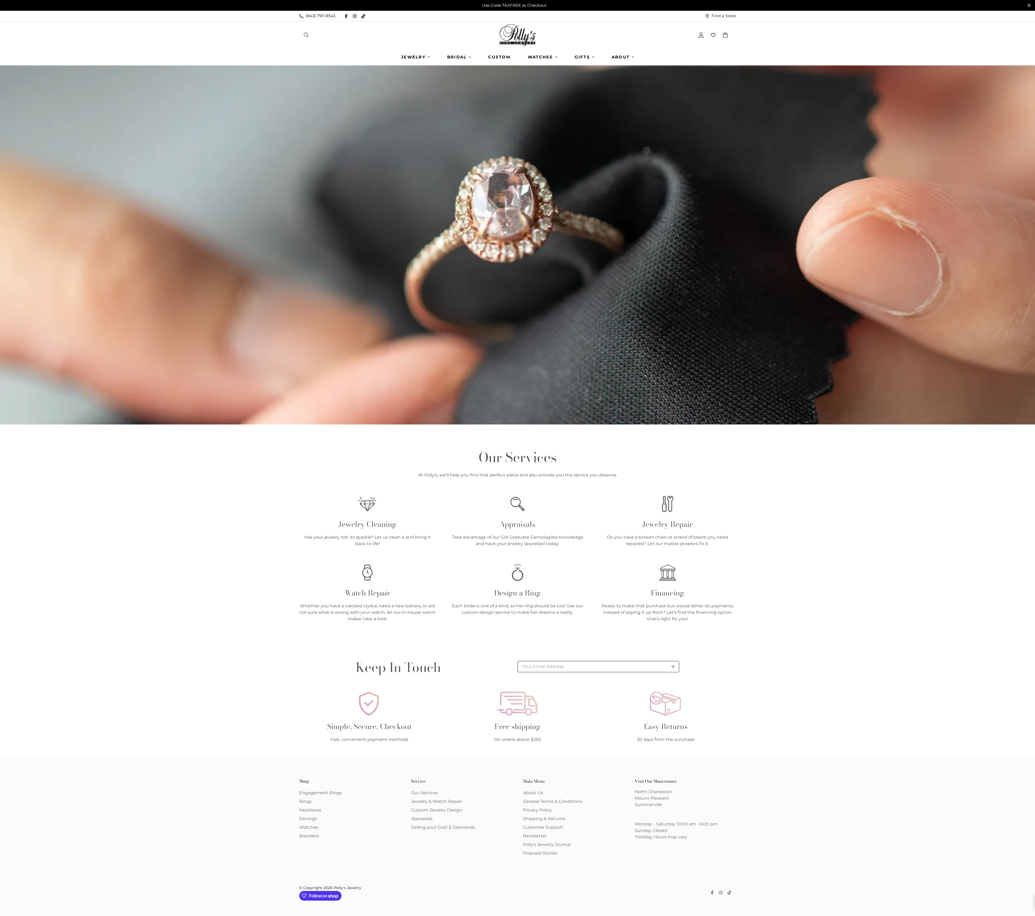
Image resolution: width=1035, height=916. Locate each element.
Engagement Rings (320, 792)
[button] (724, 35)
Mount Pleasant (652, 798)
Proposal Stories (540, 853)
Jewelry (413, 57)
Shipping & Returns (544, 818)
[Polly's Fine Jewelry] (517, 35)
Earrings (308, 818)
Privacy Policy (537, 810)
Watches (540, 57)
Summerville (648, 804)
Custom (499, 57)
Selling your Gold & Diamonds (443, 827)
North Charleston (653, 791)
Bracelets (309, 835)
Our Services (424, 792)
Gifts (582, 57)
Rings (305, 801)
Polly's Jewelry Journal (547, 844)
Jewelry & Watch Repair (436, 801)
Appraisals (422, 818)
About (621, 57)
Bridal (457, 57)
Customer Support (543, 827)
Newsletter (535, 835)
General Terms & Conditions (552, 801)
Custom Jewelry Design (436, 810)
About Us (533, 792)
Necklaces (310, 810)
